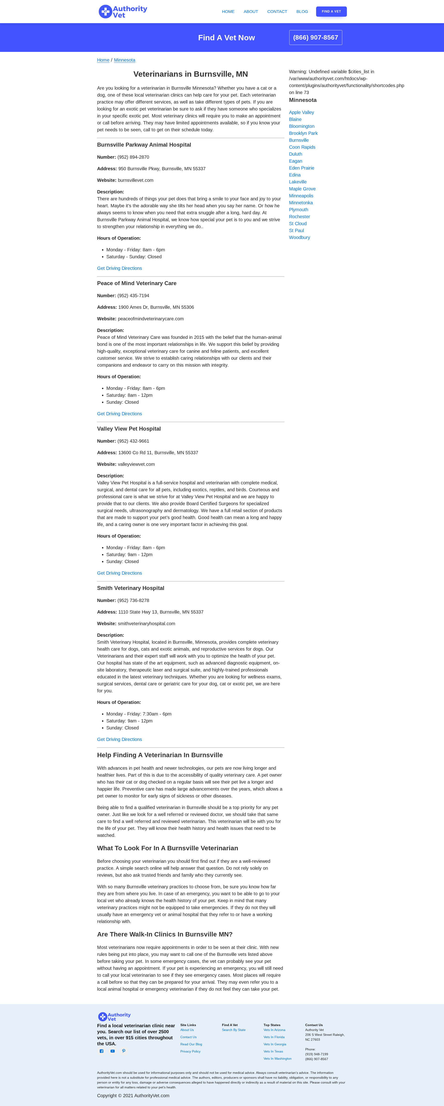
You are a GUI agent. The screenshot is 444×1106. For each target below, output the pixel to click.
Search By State (234, 1030)
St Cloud (298, 223)
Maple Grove (302, 188)
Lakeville (298, 181)
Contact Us (188, 1037)
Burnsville (299, 140)
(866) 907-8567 (315, 37)
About (251, 11)
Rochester (299, 216)
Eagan (295, 161)
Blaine (295, 119)
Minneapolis (301, 195)
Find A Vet (331, 11)
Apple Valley (301, 112)
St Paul (296, 230)
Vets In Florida (274, 1037)
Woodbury (299, 237)
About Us (187, 1030)
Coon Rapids (302, 147)
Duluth (295, 154)
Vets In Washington (278, 1058)
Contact (277, 11)
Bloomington (301, 126)
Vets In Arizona (274, 1030)
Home (228, 11)
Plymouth (298, 209)
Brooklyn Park (303, 133)
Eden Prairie (301, 167)
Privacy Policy (190, 1051)
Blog (302, 11)
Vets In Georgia (275, 1044)
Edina (295, 174)
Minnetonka (301, 202)
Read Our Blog (191, 1044)
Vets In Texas (273, 1051)
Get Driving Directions (119, 268)
